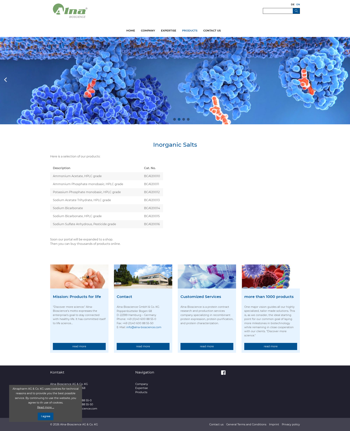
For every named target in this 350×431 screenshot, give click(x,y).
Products (189, 30)
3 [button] (183, 119)
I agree (45, 416)
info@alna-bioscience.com (143, 327)
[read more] (79, 279)
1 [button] (174, 119)
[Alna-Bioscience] (70, 10)
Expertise (168, 30)
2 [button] (179, 119)
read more (79, 346)
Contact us (212, 30)
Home (130, 30)
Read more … (45, 407)
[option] (175, 80)
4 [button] (188, 119)
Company (148, 30)
